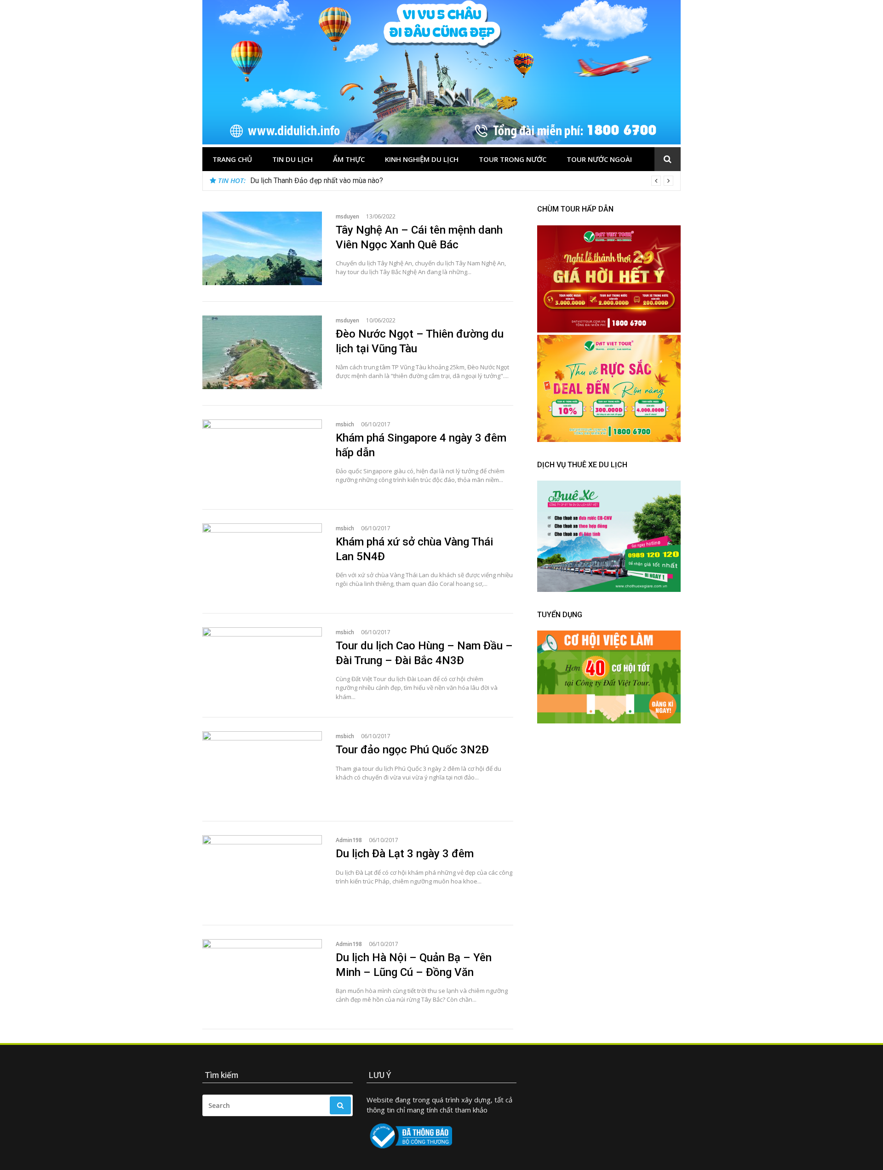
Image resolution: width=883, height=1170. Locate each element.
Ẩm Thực (349, 159)
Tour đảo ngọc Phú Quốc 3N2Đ (412, 749)
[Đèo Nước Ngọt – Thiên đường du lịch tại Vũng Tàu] (262, 352)
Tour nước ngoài (599, 159)
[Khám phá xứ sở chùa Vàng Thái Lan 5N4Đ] (262, 560)
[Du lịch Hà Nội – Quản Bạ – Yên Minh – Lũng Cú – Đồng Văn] (262, 976)
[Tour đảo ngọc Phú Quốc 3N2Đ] (262, 768)
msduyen (347, 216)
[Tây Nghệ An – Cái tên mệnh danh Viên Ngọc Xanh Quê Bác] (262, 248)
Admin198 (349, 840)
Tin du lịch (292, 159)
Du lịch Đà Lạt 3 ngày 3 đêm (405, 853)
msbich (345, 424)
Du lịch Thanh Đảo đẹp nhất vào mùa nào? (316, 180)
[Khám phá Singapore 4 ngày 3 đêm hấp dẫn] (262, 456)
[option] (461, 181)
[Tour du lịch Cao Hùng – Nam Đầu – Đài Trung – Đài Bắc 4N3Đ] (262, 664)
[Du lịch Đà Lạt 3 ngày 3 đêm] (262, 872)
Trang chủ (232, 159)
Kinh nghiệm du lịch (422, 159)
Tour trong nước (512, 159)
